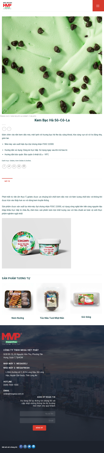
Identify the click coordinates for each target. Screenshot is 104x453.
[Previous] (2, 304)
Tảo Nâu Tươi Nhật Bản (52, 318)
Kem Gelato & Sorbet (23, 161)
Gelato (12, 161)
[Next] (102, 304)
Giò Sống (86, 317)
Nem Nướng (18, 318)
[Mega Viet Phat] (7, 5)
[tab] (7, 181)
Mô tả (7, 181)
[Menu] (98, 6)
